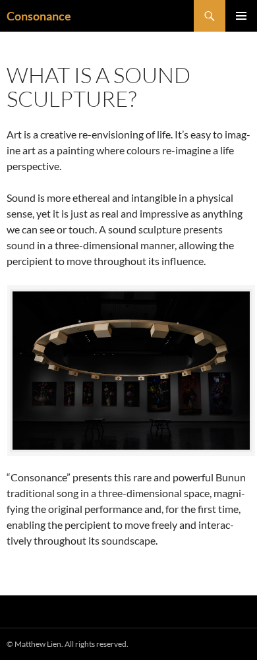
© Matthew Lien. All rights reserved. (67, 644)
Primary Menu (241, 16)
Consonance (39, 16)
